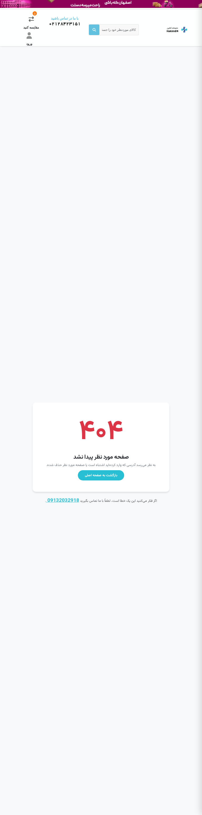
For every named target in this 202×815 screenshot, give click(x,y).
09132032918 (62, 500)
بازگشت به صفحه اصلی (101, 475)
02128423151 (65, 24)
